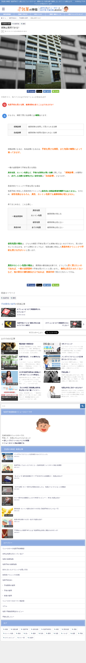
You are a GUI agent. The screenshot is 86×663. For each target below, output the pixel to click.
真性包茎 (66, 629)
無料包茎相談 (7, 14)
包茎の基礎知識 (7, 559)
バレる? (65, 633)
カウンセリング (9, 637)
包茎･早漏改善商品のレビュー (13, 611)
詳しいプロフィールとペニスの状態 (16, 440)
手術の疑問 (8, 590)
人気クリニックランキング (75, 14)
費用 (24, 23)
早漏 (81, 633)
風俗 (19, 633)
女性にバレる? (38, 14)
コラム (4, 606)
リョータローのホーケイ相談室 (13, 601)
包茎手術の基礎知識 (9, 564)
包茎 (56, 633)
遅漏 (75, 629)
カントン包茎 (9, 633)
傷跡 (34, 633)
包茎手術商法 (47, 629)
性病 (41, 633)
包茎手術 (16, 23)
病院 (57, 629)
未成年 (31, 637)
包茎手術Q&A (7, 580)
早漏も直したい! (8, 617)
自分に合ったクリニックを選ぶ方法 (15, 569)
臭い (26, 633)
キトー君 (22, 637)
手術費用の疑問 (6, 23)
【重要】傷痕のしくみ (55, 14)
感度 (73, 633)
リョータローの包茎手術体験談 (13, 548)
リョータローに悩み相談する (14, 443)
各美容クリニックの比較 (11, 575)
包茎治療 (15, 629)
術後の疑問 (8, 596)
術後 (6, 629)
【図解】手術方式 (22, 14)
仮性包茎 (35, 629)
